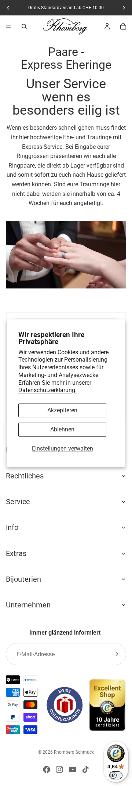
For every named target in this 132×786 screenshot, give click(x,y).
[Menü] (8, 26)
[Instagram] (59, 769)
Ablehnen (62, 429)
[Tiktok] (85, 769)
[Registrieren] (115, 654)
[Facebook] (46, 769)
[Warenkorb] (123, 26)
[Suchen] (24, 26)
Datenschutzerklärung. (47, 390)
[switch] (115, 775)
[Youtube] (72, 769)
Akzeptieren (62, 410)
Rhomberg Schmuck (74, 752)
